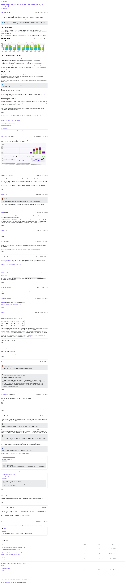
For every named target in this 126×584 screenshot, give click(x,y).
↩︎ (17, 109)
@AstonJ (3, 260)
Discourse (8, 582)
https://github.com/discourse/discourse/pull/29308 (11, 264)
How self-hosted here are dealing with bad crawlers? (11, 120)
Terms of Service (19, 579)
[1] (26, 74)
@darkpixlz (14, 219)
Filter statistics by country (24, 515)
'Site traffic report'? (4, 128)
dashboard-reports (4, 8)
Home (2, 579)
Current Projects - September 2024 (8, 123)
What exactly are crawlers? (6, 125)
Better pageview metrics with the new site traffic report (22, 5)
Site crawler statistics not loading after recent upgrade (12, 117)
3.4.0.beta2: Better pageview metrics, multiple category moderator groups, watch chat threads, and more (22, 115)
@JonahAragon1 (5, 219)
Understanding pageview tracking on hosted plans (12, 552)
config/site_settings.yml (7, 459)
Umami (4, 531)
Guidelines (12, 579)
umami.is (5, 528)
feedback (6, 559)
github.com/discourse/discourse (8, 457)
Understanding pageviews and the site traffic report (14, 375)
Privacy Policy (27, 579)
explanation (10, 549)
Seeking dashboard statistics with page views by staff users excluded (15, 130)
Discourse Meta (4, 1)
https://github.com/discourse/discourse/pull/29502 (11, 304)
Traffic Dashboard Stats (6, 558)
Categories (7, 579)
